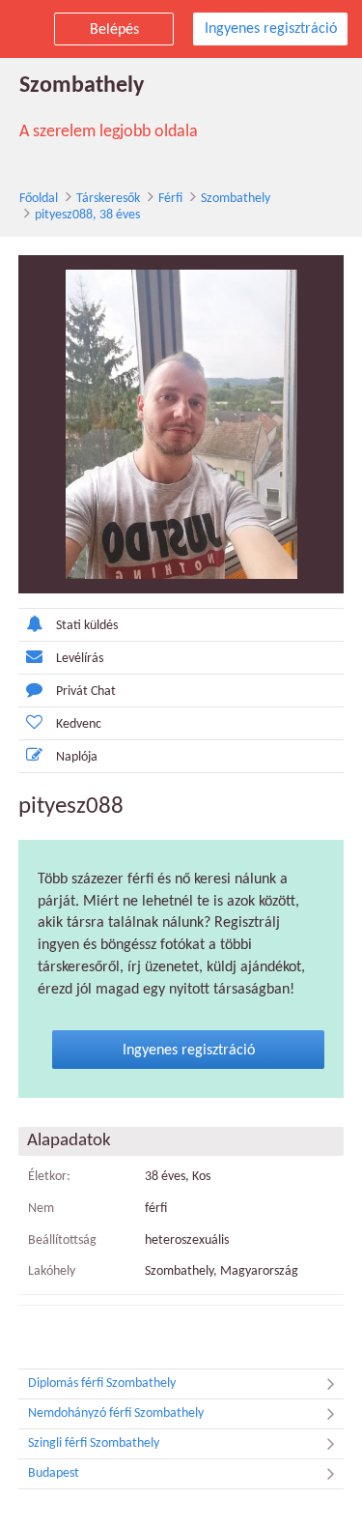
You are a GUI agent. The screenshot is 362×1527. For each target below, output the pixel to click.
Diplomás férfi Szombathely (102, 1383)
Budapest (53, 1473)
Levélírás (79, 658)
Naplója (76, 757)
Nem (41, 1208)
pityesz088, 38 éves (87, 215)
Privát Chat (86, 691)
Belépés (114, 30)
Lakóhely (51, 1271)
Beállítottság (62, 1240)
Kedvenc (78, 724)
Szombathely (235, 198)
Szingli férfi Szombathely (93, 1443)
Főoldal (38, 198)
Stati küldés (87, 626)
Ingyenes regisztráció (271, 29)
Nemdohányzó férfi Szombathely (116, 1413)
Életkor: (49, 1176)
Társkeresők (108, 198)
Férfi (170, 198)
